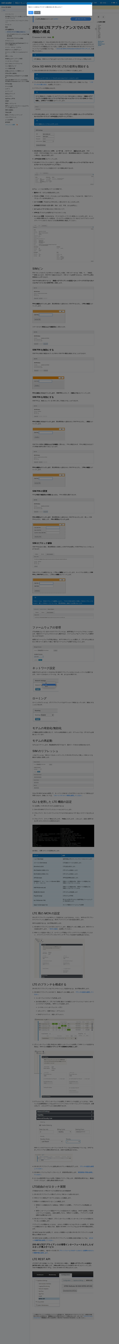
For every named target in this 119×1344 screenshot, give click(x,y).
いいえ (37, 12)
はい (30, 12)
